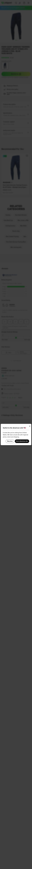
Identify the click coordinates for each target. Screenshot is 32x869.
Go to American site (22, 441)
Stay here (10, 441)
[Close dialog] (29, 426)
